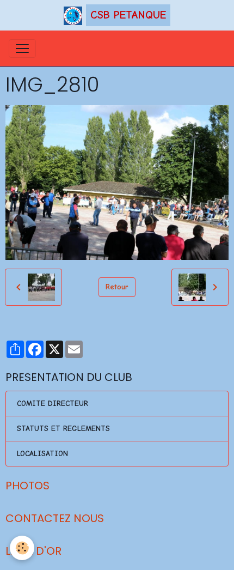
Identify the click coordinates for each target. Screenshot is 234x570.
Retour (117, 287)
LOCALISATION (42, 453)
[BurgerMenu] (22, 48)
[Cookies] (22, 548)
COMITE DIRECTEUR (52, 403)
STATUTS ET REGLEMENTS (63, 428)
